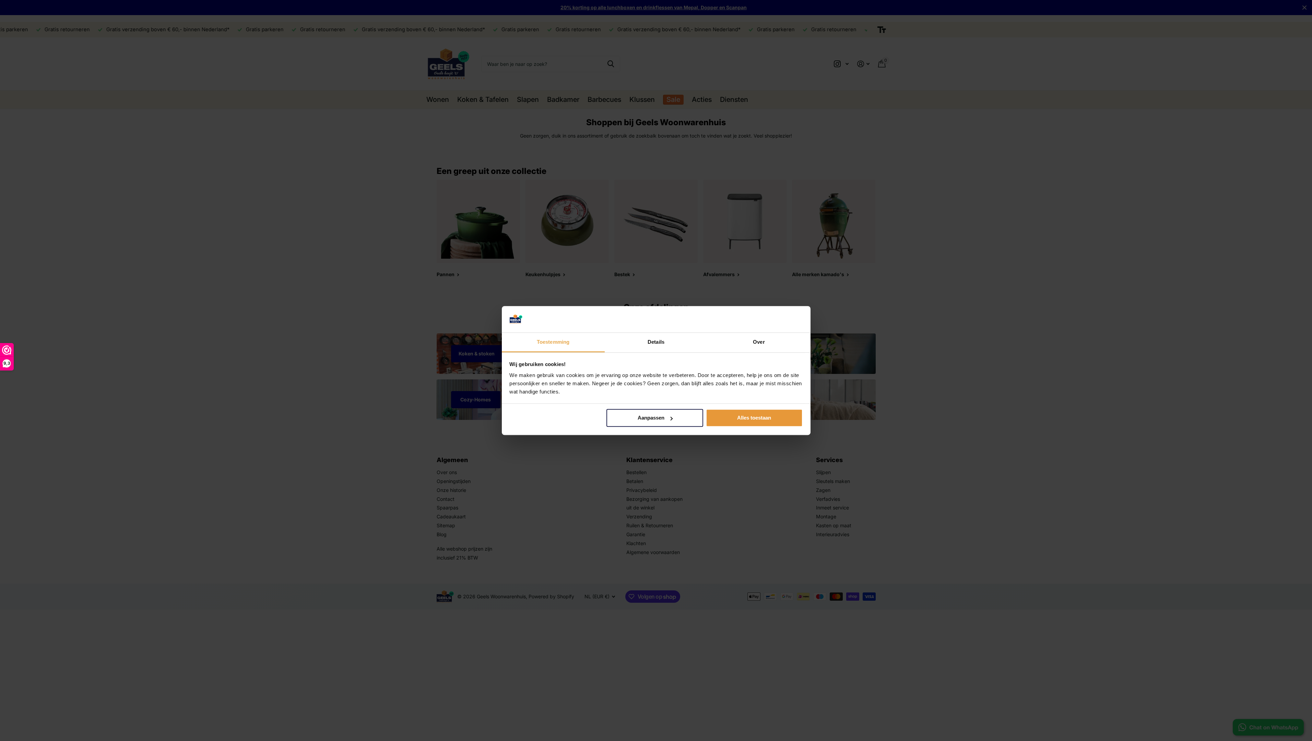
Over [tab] (759, 342)
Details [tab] (656, 342)
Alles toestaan (754, 418)
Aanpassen (651, 418)
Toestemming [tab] (553, 342)
